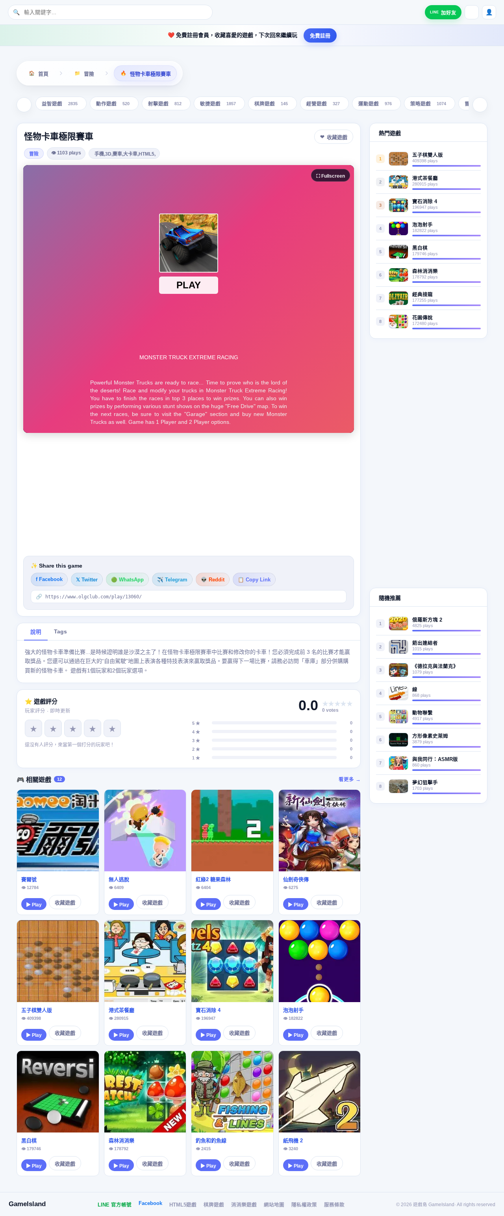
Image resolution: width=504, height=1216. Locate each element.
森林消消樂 (121, 1141)
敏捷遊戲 (218, 104)
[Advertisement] (188, 494)
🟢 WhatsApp (127, 580)
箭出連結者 (425, 643)
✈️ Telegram (172, 580)
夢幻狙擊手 (425, 782)
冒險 (34, 154)
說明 (35, 632)
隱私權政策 (304, 1205)
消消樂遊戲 (244, 1205)
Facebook (150, 1203)
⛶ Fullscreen (330, 176)
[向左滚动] (24, 104)
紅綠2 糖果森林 (213, 879)
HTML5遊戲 (182, 1205)
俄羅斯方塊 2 (427, 620)
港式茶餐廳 (121, 1010)
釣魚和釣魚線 (211, 1141)
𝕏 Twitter (87, 580)
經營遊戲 (323, 104)
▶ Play (34, 905)
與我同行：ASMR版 (435, 759)
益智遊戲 (60, 104)
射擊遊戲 (165, 104)
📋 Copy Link (254, 580)
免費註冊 (320, 36)
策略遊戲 (428, 104)
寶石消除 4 (208, 1010)
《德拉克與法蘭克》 (435, 666)
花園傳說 (422, 318)
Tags (60, 632)
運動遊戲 (375, 104)
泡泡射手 (293, 1010)
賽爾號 (29, 879)
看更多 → (350, 779)
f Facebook (49, 579)
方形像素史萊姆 (430, 736)
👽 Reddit (212, 580)
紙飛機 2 (293, 1141)
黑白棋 (29, 1141)
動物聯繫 (422, 713)
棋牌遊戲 (271, 104)
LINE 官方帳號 (115, 1205)
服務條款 (334, 1205)
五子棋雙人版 (36, 1010)
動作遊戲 (113, 104)
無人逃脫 (119, 879)
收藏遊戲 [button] (337, 137)
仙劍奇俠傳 (296, 879)
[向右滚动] (479, 104)
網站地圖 (274, 1205)
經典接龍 (422, 294)
